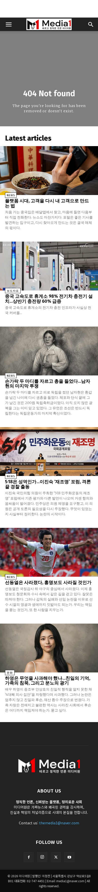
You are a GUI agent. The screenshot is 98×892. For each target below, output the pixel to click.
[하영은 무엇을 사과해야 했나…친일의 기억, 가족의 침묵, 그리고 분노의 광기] (49, 648)
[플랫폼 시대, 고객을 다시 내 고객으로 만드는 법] (49, 170)
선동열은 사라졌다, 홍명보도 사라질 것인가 (48, 582)
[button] (9, 24)
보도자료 (13, 290)
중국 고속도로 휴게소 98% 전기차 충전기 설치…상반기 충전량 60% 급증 (49, 298)
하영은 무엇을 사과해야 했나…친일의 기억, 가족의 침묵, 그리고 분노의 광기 (47, 680)
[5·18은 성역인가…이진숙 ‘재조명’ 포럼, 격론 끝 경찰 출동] (49, 451)
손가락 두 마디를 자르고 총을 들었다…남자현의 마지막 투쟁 (47, 383)
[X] (56, 857)
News (11, 195)
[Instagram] (42, 857)
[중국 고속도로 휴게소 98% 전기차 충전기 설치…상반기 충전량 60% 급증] (49, 266)
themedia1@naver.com (59, 822)
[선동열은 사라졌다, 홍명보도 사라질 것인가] (49, 552)
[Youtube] (69, 857)
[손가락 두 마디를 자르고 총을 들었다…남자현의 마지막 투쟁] (49, 351)
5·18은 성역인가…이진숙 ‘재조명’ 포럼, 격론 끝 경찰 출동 (48, 484)
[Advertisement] (49, 9)
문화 (10, 672)
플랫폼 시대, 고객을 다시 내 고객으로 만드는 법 (47, 203)
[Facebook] (29, 857)
